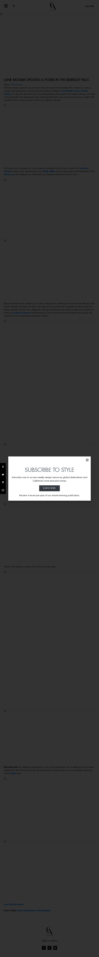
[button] (87, 460)
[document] (49, 478)
